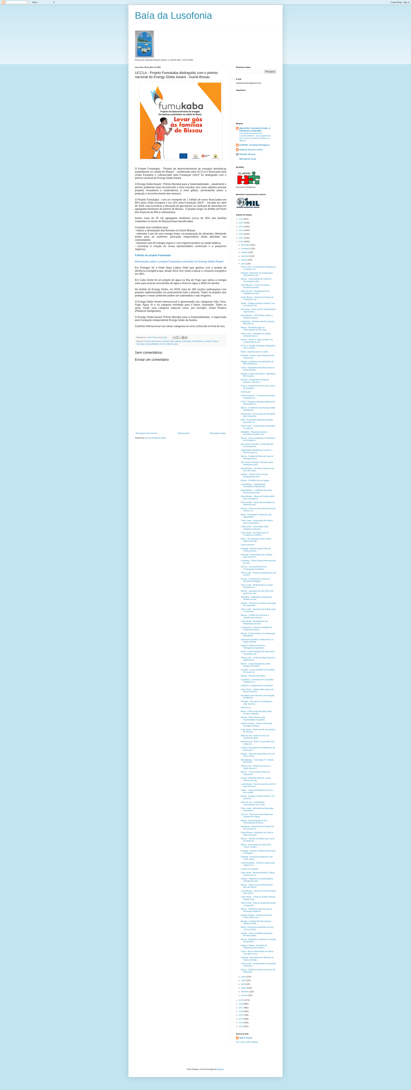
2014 (241, 1019)
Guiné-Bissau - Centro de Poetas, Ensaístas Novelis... (255, 286)
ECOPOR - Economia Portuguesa (254, 145)
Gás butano (186, 341)
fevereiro (245, 992)
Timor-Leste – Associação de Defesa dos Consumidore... (257, 521)
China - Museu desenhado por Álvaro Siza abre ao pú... (257, 952)
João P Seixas (245, 1038)
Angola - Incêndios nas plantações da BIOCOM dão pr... (257, 362)
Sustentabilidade (151, 344)
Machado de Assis (247, 159)
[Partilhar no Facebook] (183, 337)
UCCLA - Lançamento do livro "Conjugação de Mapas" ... (254, 568)
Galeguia (177, 341)
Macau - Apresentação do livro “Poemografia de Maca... (254, 821)
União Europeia (172, 344)
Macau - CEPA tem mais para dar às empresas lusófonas (256, 910)
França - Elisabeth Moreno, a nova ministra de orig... (256, 779)
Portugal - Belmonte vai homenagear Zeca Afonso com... (257, 274)
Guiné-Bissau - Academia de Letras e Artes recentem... (257, 833)
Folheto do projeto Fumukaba (153, 255)
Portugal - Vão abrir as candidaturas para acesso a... (256, 702)
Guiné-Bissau (197, 341)
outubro (244, 252)
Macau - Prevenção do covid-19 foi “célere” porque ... (256, 846)
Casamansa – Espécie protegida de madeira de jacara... (256, 628)
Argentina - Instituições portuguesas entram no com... (256, 598)
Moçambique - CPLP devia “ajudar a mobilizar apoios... (257, 316)
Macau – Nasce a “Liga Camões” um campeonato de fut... (257, 340)
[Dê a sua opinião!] (177, 337)
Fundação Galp (167, 341)
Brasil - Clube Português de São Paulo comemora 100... (258, 652)
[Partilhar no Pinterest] (186, 337)
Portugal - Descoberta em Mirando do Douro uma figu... (257, 958)
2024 (241, 227)
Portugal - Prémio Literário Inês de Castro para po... (256, 549)
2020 (241, 241)
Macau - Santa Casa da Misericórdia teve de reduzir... (257, 886)
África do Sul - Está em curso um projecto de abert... (255, 737)
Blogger (220, 1069)
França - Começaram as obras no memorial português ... (255, 580)
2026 (241, 219)
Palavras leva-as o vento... (251, 150)
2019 (241, 1000)
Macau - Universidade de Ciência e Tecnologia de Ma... (256, 280)
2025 (241, 223)
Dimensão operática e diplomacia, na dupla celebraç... (257, 640)
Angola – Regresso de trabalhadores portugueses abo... (257, 880)
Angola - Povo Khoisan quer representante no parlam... (253, 718)
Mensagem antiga (218, 433)
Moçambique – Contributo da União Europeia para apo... (256, 491)
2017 (241, 1008)
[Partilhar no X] (180, 337)
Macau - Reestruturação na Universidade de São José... (254, 328)
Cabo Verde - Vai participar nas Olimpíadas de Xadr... (254, 622)
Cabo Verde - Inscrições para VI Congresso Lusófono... (254, 534)
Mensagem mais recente (146, 433)
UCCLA (162, 344)
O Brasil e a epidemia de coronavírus (257, 685)
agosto (244, 260)
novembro (245, 249)
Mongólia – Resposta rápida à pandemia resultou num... (254, 433)
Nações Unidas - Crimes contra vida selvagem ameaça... (256, 724)
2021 (241, 238)
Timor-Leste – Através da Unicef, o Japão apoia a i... (256, 767)
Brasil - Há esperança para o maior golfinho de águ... (256, 540)
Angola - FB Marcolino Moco (253, 676)
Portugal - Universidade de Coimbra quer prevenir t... (256, 556)
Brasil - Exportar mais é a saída (254, 352)
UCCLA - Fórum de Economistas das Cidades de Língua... (257, 815)
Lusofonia (207, 341)
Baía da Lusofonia (173, 15)
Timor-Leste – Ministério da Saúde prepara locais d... (256, 335)
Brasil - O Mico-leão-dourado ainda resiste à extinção (256, 712)
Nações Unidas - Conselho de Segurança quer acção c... (254, 946)
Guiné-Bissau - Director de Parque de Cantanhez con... (257, 298)
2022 (241, 234)
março (244, 988)
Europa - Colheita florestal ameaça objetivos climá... (256, 922)
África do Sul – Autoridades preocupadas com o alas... (253, 803)
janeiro (244, 995)
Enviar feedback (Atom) (156, 438)
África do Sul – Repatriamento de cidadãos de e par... (255, 292)
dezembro (245, 245)
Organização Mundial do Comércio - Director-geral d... (256, 451)
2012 (241, 1026)
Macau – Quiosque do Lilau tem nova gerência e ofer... (257, 592)
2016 (241, 1011)
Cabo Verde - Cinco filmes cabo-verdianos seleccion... (255, 528)
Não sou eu (246, 707)
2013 (241, 1023)
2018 (241, 1004)
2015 (241, 1015)
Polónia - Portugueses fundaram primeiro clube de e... (255, 381)
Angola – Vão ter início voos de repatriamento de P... (254, 475)
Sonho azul (246, 392)
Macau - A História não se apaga (255, 480)
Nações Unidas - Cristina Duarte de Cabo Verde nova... (256, 916)
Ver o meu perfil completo (247, 1042)
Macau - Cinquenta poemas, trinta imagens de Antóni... (255, 665)
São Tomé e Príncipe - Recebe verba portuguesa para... (257, 463)
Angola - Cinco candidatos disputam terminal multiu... (256, 934)
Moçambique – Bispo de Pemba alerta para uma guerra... (257, 497)
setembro (245, 256)
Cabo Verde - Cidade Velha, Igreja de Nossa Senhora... (257, 690)
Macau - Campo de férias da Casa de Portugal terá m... (257, 457)
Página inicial (183, 433)
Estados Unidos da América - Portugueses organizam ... (253, 646)
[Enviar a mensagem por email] (174, 337)
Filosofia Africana (247, 154)
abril (243, 984)
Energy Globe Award (152, 341)
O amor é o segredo (249, 869)
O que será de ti (248, 545)
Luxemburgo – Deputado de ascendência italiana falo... (254, 485)
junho (244, 977)
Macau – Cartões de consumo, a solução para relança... (255, 616)
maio (243, 980)
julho (243, 264)
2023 (241, 230)
